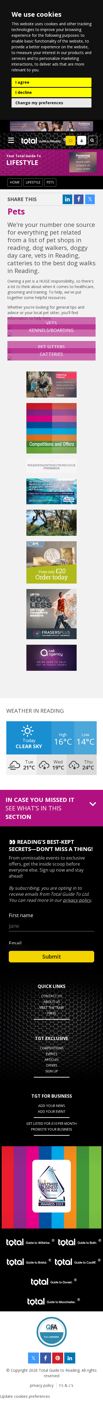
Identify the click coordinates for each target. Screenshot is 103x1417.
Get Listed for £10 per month (51, 1123)
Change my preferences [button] (39, 102)
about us (51, 1001)
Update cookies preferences (25, 1396)
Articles (51, 1059)
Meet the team (52, 1007)
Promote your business (51, 1129)
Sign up (51, 1071)
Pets (50, 182)
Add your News (51, 1105)
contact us (51, 996)
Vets (51, 323)
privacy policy (42, 1385)
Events (51, 1054)
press (51, 1013)
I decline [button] (23, 92)
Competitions (51, 1048)
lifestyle (33, 182)
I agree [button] (22, 82)
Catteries (51, 354)
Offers (51, 1065)
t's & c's (66, 1385)
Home (15, 182)
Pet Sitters (51, 347)
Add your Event (51, 1111)
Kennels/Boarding (51, 330)
